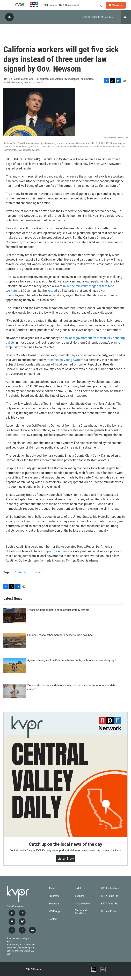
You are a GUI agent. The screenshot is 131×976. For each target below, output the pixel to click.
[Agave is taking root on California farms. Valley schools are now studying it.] (14, 665)
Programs (54, 896)
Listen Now (65, 858)
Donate (117, 5)
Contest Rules (108, 911)
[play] (9, 17)
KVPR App (54, 911)
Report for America (56, 551)
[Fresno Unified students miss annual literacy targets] (14, 615)
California (20, 572)
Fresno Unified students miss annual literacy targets (58, 610)
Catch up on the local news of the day (65, 844)
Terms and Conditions (81, 912)
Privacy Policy (82, 903)
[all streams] (126, 17)
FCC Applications (110, 888)
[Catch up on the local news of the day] (65, 774)
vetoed (52, 290)
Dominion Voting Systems (67, 360)
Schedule (54, 903)
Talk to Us (80, 888)
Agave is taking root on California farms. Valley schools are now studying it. (72, 660)
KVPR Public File (109, 903)
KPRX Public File (109, 896)
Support (79, 896)
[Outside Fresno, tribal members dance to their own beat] (14, 640)
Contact (53, 919)
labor (38, 572)
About (52, 888)
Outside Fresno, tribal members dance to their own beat (60, 635)
